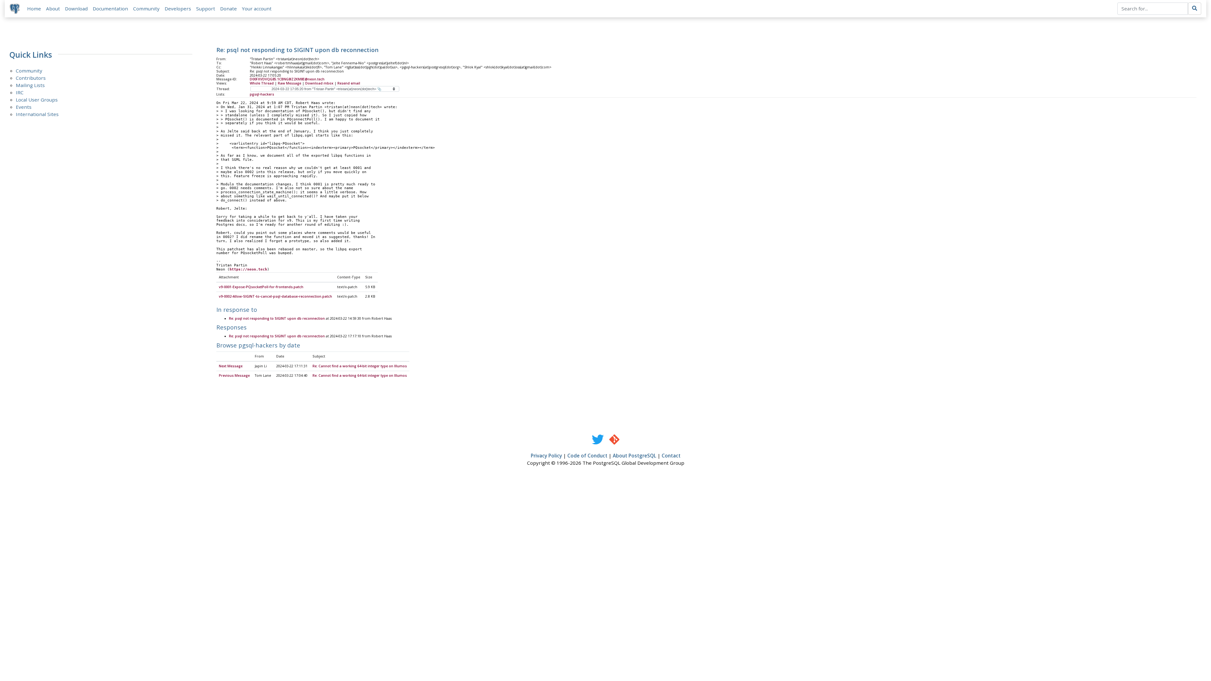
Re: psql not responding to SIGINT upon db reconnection (277, 318)
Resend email (348, 83)
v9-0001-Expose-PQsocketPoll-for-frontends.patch (261, 287)
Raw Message (289, 83)
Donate (228, 8)
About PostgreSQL (634, 455)
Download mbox (319, 83)
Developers (178, 8)
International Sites (37, 114)
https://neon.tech (248, 269)
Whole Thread (262, 83)
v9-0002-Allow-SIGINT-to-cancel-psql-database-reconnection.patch (275, 296)
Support (205, 8)
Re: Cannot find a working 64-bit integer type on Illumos (360, 366)
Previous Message (234, 375)
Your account (257, 8)
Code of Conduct (587, 455)
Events (24, 107)
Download (76, 8)
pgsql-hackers (262, 94)
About (53, 8)
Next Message (231, 366)
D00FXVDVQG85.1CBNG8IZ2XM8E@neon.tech (287, 79)
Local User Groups (37, 99)
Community (146, 8)
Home (34, 8)
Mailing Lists (30, 85)
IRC (20, 92)
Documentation (110, 8)
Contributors (31, 78)
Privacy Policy (546, 455)
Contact (671, 455)
